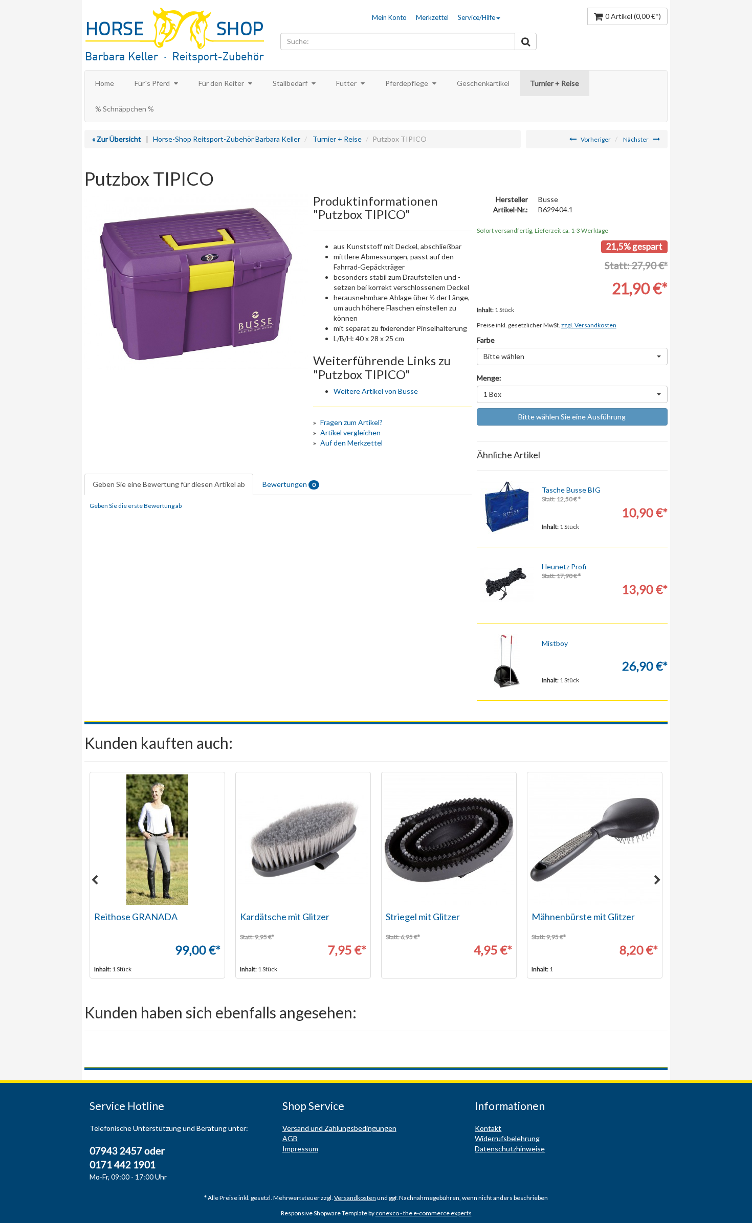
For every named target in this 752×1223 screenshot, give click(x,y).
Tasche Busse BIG (571, 489)
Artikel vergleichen (350, 432)
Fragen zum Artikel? (351, 422)
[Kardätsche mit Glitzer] (303, 839)
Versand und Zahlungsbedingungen (339, 1128)
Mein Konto (389, 17)
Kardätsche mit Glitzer (284, 916)
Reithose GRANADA (136, 916)
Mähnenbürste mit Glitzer (583, 916)
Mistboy (555, 643)
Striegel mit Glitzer (423, 916)
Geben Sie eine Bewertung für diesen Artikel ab (169, 484)
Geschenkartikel (483, 83)
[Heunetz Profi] (507, 584)
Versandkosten (355, 1198)
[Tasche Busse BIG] (507, 508)
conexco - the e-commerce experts (423, 1213)
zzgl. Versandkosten (588, 325)
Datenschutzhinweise (510, 1148)
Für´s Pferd (153, 83)
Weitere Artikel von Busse (376, 391)
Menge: (489, 377)
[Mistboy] (507, 661)
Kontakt (488, 1128)
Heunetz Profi (564, 566)
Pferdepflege (407, 83)
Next (657, 880)
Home (104, 83)
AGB (290, 1138)
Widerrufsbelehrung (507, 1138)
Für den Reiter (222, 83)
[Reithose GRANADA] (157, 839)
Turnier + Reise (554, 83)
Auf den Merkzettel (351, 442)
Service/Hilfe (476, 17)
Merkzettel (432, 17)
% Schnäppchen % (124, 108)
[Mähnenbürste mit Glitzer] (594, 839)
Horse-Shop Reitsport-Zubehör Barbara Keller (226, 139)
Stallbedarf (291, 83)
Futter (347, 83)
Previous (95, 880)
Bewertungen (289, 484)
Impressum (300, 1148)
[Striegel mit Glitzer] (449, 839)
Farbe (486, 340)
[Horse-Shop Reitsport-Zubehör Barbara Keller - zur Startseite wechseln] (179, 36)
